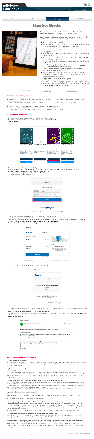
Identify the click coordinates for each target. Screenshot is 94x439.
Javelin (85, 57)
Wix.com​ (90, 433)
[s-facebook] (85, 4)
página (40, 398)
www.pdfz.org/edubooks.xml (19, 407)
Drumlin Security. (73, 33)
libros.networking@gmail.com (52, 70)
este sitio (82, 65)
